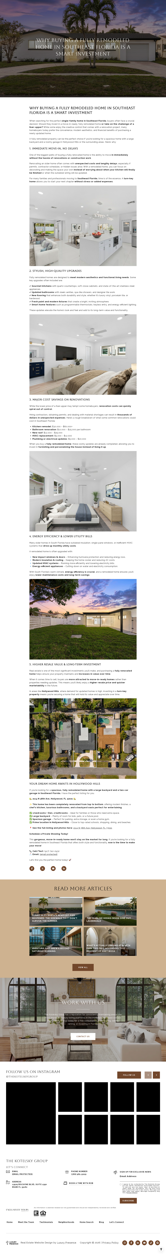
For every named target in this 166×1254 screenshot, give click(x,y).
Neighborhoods (66, 1222)
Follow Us (129, 1075)
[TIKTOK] (151, 1242)
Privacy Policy (132, 1192)
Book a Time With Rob (81, 1183)
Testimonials (46, 1222)
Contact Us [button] (83, 1036)
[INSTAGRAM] (124, 1242)
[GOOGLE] (157, 1242)
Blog (101, 1222)
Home (10, 1222)
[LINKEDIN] (137, 1242)
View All (83, 967)
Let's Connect (116, 1222)
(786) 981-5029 (78, 1174)
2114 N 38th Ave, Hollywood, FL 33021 (92, 828)
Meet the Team (26, 1222)
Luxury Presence (66, 1243)
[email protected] (48, 854)
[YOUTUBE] (144, 1242)
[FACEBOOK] (131, 1242)
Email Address (128, 1176)
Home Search (87, 1222)
